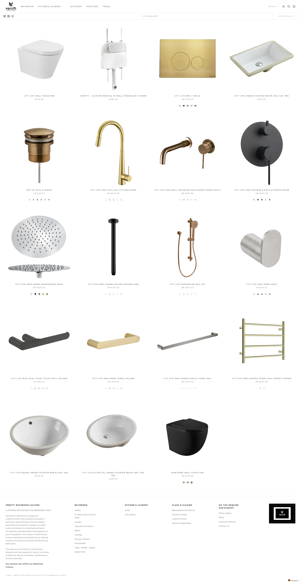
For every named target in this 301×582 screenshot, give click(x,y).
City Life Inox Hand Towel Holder (113, 378)
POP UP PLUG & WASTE (39, 190)
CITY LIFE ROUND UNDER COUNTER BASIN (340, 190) (39, 473)
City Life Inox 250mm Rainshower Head (39, 284)
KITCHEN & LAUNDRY (49, 6)
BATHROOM (27, 6)
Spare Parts (80, 552)
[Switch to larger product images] (5, 16)
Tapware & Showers (84, 526)
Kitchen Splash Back (181, 523)
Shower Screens (82, 539)
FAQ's (221, 517)
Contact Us (224, 526)
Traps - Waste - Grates (85, 548)
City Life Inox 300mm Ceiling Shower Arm (113, 284)
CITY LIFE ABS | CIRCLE (187, 96)
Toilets (78, 510)
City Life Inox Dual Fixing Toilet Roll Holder (39, 378)
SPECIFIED (92, 6)
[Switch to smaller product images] (9, 16)
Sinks (127, 510)
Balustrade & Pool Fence (183, 510)
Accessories (80, 543)
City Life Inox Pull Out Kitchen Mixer (113, 190)
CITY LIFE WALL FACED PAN (39, 96)
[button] (294, 580)
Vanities (78, 535)
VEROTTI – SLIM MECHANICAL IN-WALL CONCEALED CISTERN (113, 96)
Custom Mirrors (179, 519)
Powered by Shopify (57, 575)
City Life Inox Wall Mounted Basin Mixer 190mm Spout (187, 190)
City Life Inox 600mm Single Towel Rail (188, 378)
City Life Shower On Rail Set (187, 284)
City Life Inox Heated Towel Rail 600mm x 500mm (261, 378)
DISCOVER (76, 6)
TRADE (106, 6)
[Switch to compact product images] (13, 16)
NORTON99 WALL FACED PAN (187, 473)
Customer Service (227, 522)
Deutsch (272, 6)
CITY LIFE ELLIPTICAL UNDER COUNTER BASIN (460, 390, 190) (113, 474)
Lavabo (78, 522)
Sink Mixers (130, 515)
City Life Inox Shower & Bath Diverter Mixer (261, 190)
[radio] (179, 105)
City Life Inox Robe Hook (261, 284)
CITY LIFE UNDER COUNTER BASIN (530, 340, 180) (262, 96)
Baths (77, 530)
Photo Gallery (225, 513)
